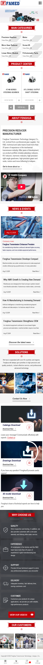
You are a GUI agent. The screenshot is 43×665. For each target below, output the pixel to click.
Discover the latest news (20, 342)
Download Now (8, 429)
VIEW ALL (21, 107)
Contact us (11, 437)
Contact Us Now (19, 398)
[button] (10, 107)
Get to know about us (11, 166)
